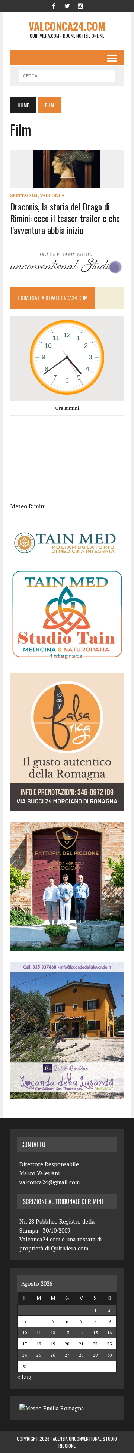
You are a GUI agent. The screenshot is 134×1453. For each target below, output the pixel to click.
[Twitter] (67, 5)
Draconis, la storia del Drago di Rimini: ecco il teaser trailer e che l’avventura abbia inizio (65, 218)
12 (53, 1332)
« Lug (24, 1376)
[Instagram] (80, 5)
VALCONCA (52, 195)
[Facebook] (54, 5)
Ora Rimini (67, 408)
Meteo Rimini (28, 506)
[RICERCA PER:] (67, 74)
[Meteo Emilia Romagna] (51, 1408)
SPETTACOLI (24, 195)
